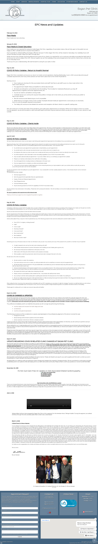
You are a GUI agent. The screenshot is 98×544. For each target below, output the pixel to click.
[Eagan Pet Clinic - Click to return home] (15, 11)
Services (24, 1)
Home (13, 1)
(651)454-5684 (79, 15)
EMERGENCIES (88, 511)
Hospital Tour (45, 1)
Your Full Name (7, 506)
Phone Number (7, 520)
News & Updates (34, 1)
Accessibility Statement (6, 541)
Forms (54, 1)
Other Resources (72, 1)
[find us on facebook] (48, 512)
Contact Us (83, 1)
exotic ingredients (31, 385)
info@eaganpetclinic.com (49, 508)
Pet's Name (6, 510)
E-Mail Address (7, 515)
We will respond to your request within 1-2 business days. (15, 534)
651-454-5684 (50, 502)
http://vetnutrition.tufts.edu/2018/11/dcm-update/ (49, 383)
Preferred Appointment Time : (10, 524)
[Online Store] (68, 503)
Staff (18, 1)
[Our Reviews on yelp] (50, 512)
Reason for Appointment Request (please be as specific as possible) (19, 529)
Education (61, 1)
